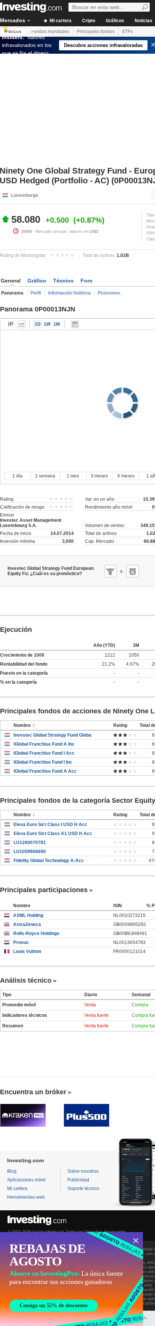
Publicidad (78, 1180)
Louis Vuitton (27, 951)
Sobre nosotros (83, 1171)
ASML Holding (28, 915)
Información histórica (69, 293)
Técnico (63, 281)
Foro (87, 281)
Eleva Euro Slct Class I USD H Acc (50, 824)
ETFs (127, 31)
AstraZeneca (27, 924)
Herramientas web (26, 1197)
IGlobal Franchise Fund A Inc (44, 744)
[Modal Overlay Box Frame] (71, 1279)
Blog (12, 1171)
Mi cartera (60, 20)
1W (47, 324)
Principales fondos (96, 31)
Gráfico (36, 281)
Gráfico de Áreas (21, 324)
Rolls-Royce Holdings (36, 933)
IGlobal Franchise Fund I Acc (44, 753)
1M (56, 324)
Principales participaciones (44, 890)
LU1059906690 (30, 851)
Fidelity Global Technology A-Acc (49, 860)
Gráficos (115, 20)
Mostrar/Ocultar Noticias (75, 324)
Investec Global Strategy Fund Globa (52, 735)
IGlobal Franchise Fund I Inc (43, 762)
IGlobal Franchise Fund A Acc (45, 771)
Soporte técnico (83, 1188)
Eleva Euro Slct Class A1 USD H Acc (53, 833)
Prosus (21, 942)
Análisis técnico (26, 980)
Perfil (35, 293)
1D (38, 324)
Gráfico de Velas (11, 324)
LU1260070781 (30, 842)
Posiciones (109, 293)
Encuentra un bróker (33, 1092)
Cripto (88, 20)
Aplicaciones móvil (26, 1180)
